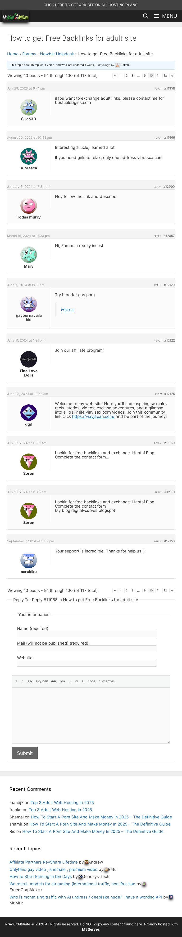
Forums (29, 53)
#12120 (169, 285)
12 (165, 75)
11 (158, 75)
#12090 (169, 186)
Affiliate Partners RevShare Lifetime (43, 862)
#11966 (169, 137)
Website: (25, 658)
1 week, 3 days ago (97, 65)
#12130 (169, 443)
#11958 (169, 88)
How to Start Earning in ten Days (40, 876)
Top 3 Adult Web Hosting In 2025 (62, 802)
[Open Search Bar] (145, 16)
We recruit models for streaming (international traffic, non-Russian (72, 883)
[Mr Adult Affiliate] (15, 16)
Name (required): (33, 628)
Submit (25, 753)
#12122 (169, 340)
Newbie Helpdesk (57, 53)
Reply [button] (158, 88)
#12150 (169, 541)
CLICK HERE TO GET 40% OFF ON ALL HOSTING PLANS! (91, 5)
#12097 (169, 236)
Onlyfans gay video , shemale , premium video (53, 869)
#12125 (169, 394)
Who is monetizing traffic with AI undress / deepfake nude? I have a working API (85, 897)
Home (12, 53)
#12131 (169, 492)
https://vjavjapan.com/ (93, 416)
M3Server (90, 929)
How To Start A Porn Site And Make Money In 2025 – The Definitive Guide (101, 817)
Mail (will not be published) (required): (53, 643)
